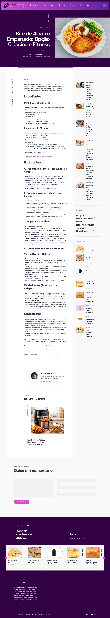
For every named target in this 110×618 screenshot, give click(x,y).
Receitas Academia (23, 587)
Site (57, 491)
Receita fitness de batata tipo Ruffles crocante (40, 156)
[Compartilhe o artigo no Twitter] (13, 87)
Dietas (45, 6)
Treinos (74, 6)
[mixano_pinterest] (92, 615)
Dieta (80, 221)
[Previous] (6, 558)
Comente (16, 477)
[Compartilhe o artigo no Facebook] (13, 90)
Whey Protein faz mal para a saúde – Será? (90, 274)
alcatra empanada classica (31, 358)
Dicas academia (85, 218)
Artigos (53, 6)
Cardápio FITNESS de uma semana (89, 6)
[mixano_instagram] (94, 615)
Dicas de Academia (64, 6)
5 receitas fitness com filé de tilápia (43, 346)
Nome (58, 477)
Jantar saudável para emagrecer (89, 333)
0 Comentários (38, 56)
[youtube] (46, 382)
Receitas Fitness (34, 6)
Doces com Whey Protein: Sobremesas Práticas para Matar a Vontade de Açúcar (90, 192)
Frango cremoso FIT (89, 250)
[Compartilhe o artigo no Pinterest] (13, 84)
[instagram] (52, 382)
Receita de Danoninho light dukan (89, 310)
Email (57, 484)
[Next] (104, 558)
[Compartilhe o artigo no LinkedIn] (13, 82)
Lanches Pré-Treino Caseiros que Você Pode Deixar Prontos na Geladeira (90, 172)
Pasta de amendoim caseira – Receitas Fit (89, 298)
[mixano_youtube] (89, 615)
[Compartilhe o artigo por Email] (13, 79)
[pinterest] (49, 382)
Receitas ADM (27, 56)
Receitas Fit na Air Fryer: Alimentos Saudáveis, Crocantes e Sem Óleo (36, 442)
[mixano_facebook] (87, 615)
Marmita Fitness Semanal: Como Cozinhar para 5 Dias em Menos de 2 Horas (90, 93)
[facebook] (42, 382)
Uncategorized (85, 231)
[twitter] (44, 382)
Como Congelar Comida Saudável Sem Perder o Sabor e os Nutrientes (90, 130)
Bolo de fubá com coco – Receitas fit (90, 286)
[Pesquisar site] (104, 5)
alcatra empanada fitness (46, 358)
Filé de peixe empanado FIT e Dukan (90, 321)
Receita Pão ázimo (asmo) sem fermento (89, 261)
